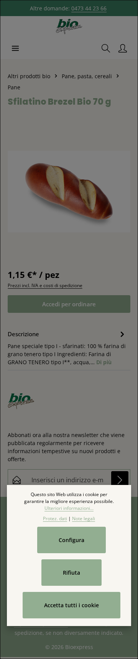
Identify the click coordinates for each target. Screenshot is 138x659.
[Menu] (15, 48)
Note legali (83, 518)
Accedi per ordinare (69, 304)
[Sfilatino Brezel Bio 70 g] (69, 192)
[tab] (67, 347)
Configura (71, 540)
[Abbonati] (119, 479)
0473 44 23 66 (89, 8)
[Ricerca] (105, 48)
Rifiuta (71, 572)
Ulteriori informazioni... (69, 508)
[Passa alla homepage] (69, 27)
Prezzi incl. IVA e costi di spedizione (45, 285)
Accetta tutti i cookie (71, 605)
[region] (69, 192)
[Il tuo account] (122, 48)
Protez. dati (55, 518)
